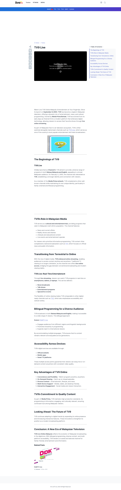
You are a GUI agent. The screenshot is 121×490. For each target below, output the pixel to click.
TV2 (58, 9)
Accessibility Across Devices (99, 63)
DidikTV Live (44, 320)
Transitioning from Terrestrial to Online (101, 56)
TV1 (55, 9)
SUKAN (71, 9)
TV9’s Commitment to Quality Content (101, 69)
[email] (30, 67)
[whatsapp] (30, 57)
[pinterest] (30, 64)
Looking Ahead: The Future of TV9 (100, 72)
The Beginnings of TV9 (97, 50)
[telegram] (30, 60)
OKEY (66, 9)
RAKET (50, 9)
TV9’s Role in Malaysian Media (99, 53)
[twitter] (30, 54)
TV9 (62, 9)
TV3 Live (72, 130)
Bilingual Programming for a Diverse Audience (101, 59)
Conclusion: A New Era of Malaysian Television (101, 76)
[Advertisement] (60, 24)
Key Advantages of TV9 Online (99, 66)
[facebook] (30, 50)
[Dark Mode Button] (101, 2)
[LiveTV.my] (19, 2)
